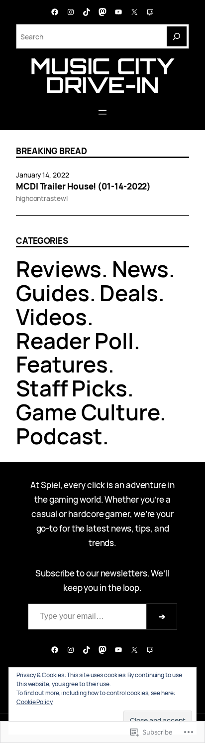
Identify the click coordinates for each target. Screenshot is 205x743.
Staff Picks (71, 388)
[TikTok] (87, 12)
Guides (53, 293)
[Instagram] (71, 12)
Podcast (59, 436)
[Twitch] (150, 12)
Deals (129, 293)
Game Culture (88, 412)
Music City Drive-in (102, 75)
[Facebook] (55, 12)
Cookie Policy (34, 702)
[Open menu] (102, 112)
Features (62, 364)
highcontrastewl (42, 198)
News (140, 269)
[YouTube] (118, 12)
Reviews (59, 269)
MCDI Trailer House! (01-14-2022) (83, 186)
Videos (51, 317)
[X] (134, 12)
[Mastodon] (102, 12)
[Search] (177, 36)
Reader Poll (75, 341)
